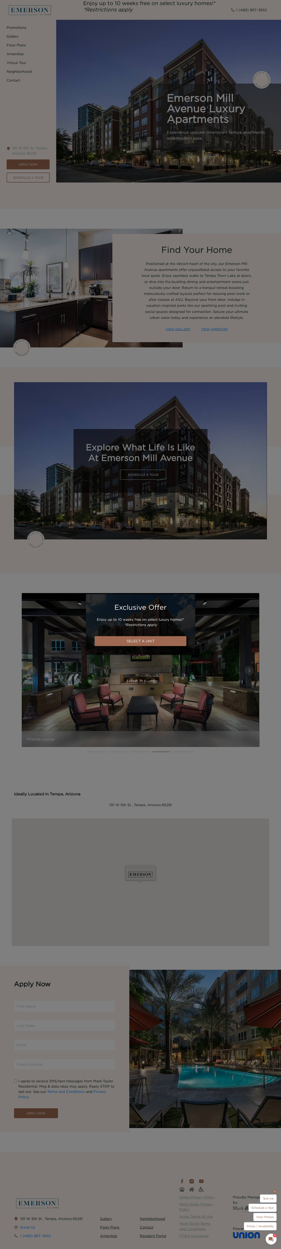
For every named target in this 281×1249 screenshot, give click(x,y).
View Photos (265, 1216)
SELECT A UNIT (141, 641)
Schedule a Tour (262, 1207)
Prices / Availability (260, 1226)
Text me (268, 1198)
